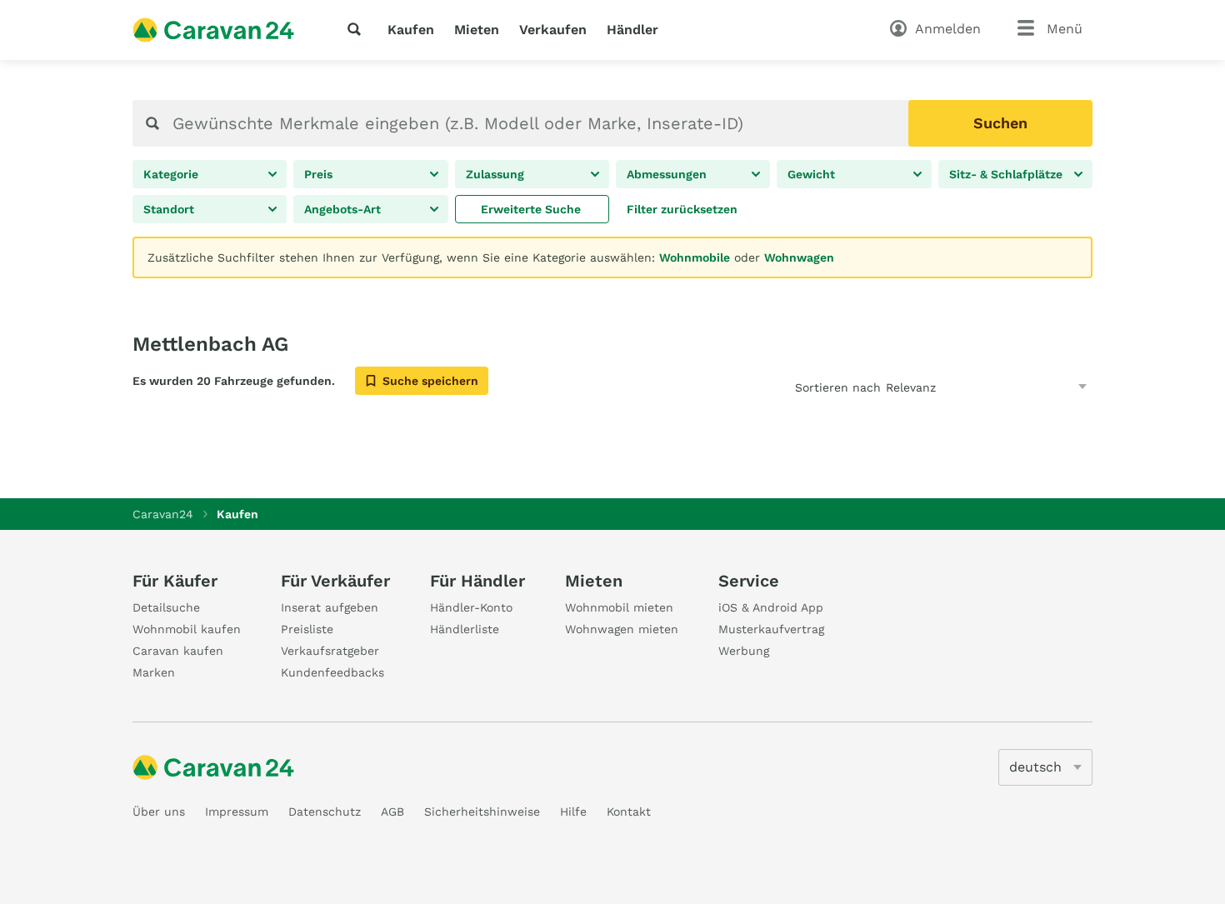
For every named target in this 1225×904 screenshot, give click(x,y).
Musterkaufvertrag (771, 629)
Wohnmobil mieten (619, 607)
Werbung (743, 650)
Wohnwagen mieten (621, 629)
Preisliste (307, 629)
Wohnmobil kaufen (186, 629)
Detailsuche (166, 607)
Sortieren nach (838, 387)
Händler (632, 29)
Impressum (236, 811)
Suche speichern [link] (430, 380)
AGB (392, 811)
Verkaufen (553, 29)
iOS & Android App (770, 607)
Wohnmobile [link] (694, 257)
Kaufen (411, 29)
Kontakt (629, 811)
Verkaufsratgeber (330, 650)
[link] (532, 209)
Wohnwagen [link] (799, 257)
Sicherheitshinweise (482, 811)
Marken (153, 672)
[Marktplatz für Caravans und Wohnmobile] (213, 29)
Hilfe (573, 811)
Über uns (158, 811)
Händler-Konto (471, 607)
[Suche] (358, 29)
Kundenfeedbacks (332, 672)
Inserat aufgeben (329, 607)
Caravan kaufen (177, 650)
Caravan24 (162, 514)
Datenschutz (324, 811)
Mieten (476, 29)
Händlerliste (464, 629)
